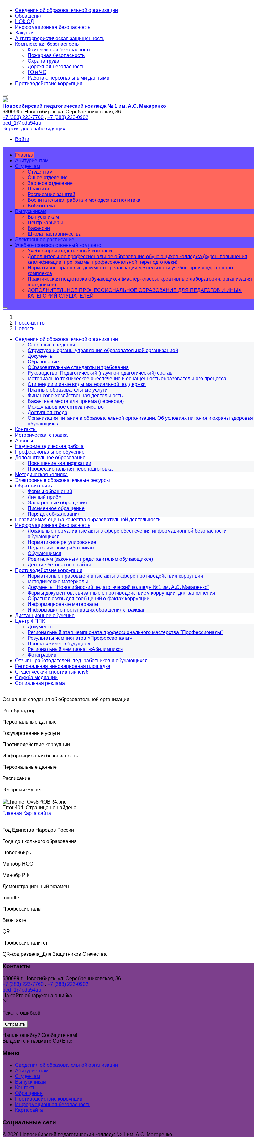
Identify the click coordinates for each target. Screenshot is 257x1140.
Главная (12, 813)
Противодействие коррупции (48, 1098)
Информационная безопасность (52, 1104)
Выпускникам (30, 1082)
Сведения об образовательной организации (66, 1065)
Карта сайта (37, 813)
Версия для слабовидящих (34, 128)
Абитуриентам (32, 1070)
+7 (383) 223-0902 (67, 117)
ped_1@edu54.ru (22, 123)
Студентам (27, 1076)
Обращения (29, 1093)
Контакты (26, 1087)
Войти (22, 139)
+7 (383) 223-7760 (23, 117)
